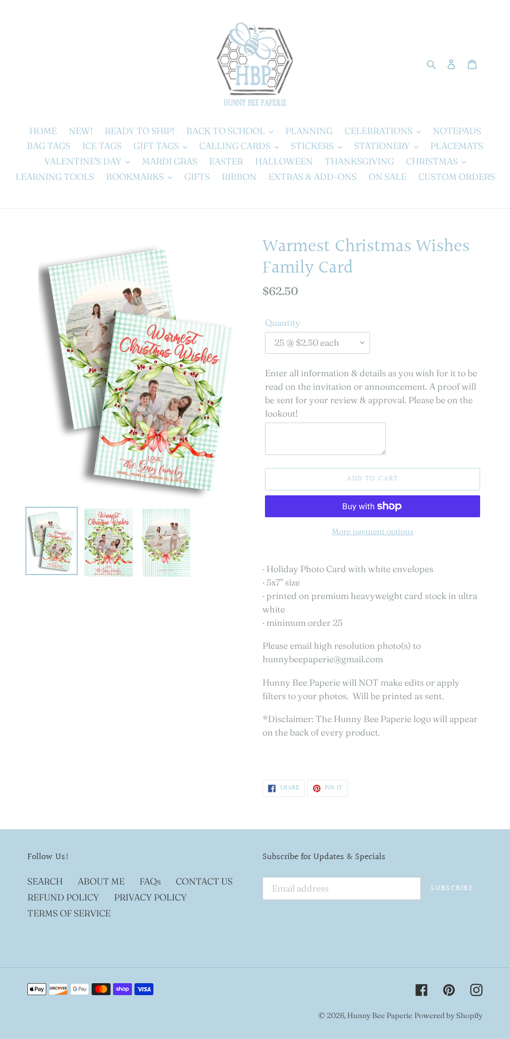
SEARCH (45, 881)
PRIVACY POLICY (150, 897)
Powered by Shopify (448, 1015)
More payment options (372, 531)
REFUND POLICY (63, 897)
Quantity (282, 322)
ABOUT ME (101, 881)
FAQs (150, 881)
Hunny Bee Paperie (379, 1015)
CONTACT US (204, 881)
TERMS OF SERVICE (69, 913)
